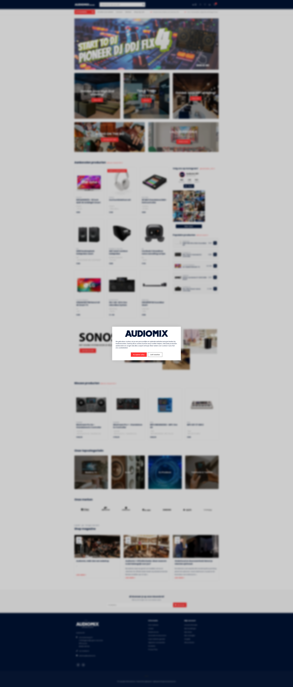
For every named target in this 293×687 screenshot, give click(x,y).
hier (173, 346)
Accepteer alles (138, 355)
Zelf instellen (155, 355)
